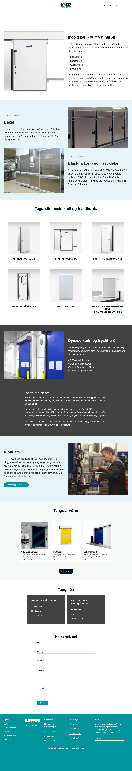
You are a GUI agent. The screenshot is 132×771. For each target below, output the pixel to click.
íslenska (65, 761)
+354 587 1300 (75, 729)
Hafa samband (10, 728)
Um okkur (73, 724)
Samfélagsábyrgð (11, 736)
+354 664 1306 (37, 616)
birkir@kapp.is (76, 614)
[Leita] (105, 5)
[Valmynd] (5, 5)
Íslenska (118, 5)
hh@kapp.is (36, 611)
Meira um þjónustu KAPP (16, 485)
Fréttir (6, 732)
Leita (6, 724)
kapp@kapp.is (75, 733)
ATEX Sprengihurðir (29, 551)
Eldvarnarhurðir (91, 551)
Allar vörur (65, 571)
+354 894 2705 (77, 619)
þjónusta (7, 739)
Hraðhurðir (57, 551)
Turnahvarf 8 (74, 738)
